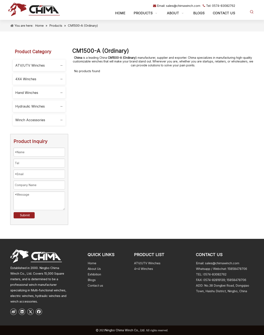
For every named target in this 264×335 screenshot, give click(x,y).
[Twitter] (30, 311)
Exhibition (94, 274)
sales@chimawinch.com (183, 6)
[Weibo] (13, 311)
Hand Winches (26, 93)
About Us (94, 269)
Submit (25, 215)
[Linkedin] (22, 311)
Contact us (95, 285)
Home (92, 263)
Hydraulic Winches (30, 106)
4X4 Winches (25, 79)
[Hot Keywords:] (252, 12)
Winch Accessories (30, 120)
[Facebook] (39, 311)
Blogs (92, 280)
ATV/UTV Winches (30, 65)
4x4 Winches (143, 269)
